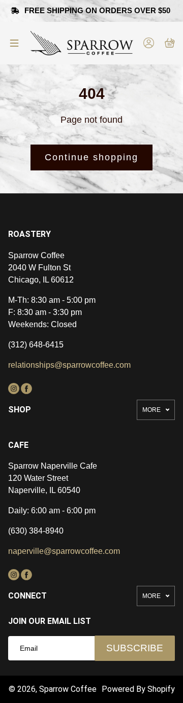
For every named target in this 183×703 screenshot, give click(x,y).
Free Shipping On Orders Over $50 (98, 10)
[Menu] (14, 43)
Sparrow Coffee (68, 689)
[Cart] (169, 43)
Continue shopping (91, 157)
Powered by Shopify (138, 689)
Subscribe (134, 648)
